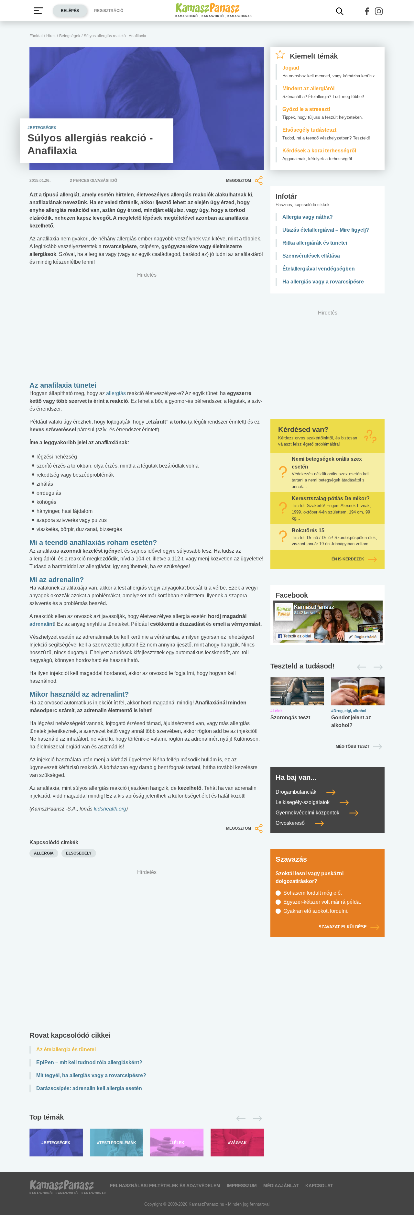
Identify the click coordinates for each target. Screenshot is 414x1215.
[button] (367, 11)
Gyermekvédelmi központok (308, 812)
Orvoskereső (291, 823)
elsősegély (79, 853)
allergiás (116, 393)
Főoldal (36, 36)
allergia (44, 853)
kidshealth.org (110, 809)
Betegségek (69, 36)
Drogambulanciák (297, 792)
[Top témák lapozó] (146, 1118)
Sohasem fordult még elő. (312, 893)
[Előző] (239, 1118)
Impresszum (242, 1185)
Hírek (51, 36)
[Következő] (255, 1118)
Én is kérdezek (348, 559)
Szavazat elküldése (343, 926)
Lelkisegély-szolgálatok (303, 802)
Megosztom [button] (238, 180)
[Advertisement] (146, 951)
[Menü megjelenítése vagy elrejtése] (38, 11)
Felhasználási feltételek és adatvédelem (165, 1185)
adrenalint (41, 624)
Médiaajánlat (281, 1185)
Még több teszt (352, 746)
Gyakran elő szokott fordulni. (315, 911)
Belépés (70, 10)
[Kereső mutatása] (340, 11)
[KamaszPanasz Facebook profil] (328, 621)
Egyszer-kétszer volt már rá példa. (322, 902)
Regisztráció (108, 10)
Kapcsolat (319, 1185)
